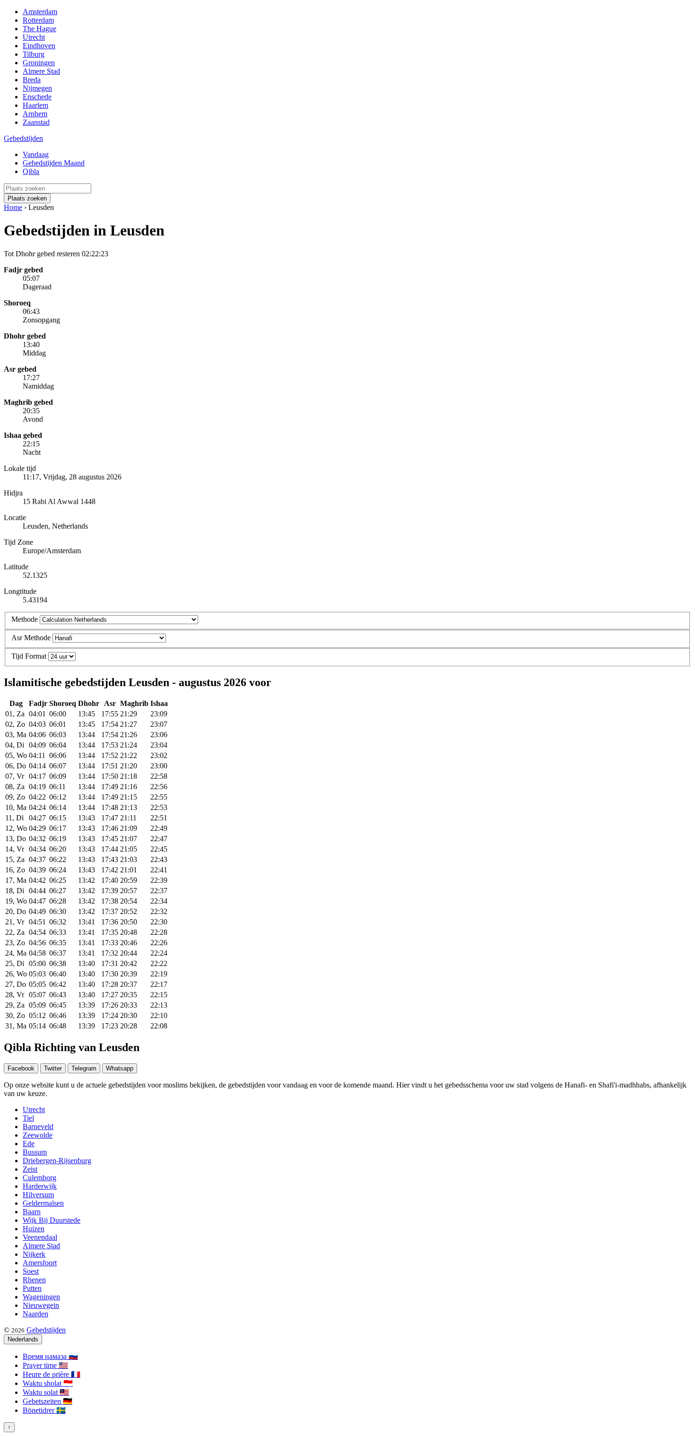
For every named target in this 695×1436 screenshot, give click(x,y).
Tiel (28, 1118)
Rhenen (34, 1280)
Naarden (35, 1314)
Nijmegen (37, 88)
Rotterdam (38, 20)
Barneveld (38, 1127)
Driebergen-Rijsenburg (57, 1161)
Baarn (32, 1212)
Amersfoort (40, 1263)
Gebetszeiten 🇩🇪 (47, 1401)
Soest (31, 1271)
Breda (32, 80)
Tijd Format (28, 656)
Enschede (37, 97)
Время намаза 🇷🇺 (50, 1356)
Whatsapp (119, 1068)
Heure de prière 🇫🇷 (51, 1374)
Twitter (53, 1068)
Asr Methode (31, 638)
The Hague (39, 29)
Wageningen (41, 1297)
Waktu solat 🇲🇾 (46, 1392)
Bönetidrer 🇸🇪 (44, 1410)
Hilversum (38, 1195)
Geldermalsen (43, 1203)
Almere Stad (41, 71)
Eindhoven (39, 46)
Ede (29, 1144)
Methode (24, 619)
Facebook (21, 1068)
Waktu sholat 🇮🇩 (48, 1383)
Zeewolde (37, 1135)
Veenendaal (40, 1237)
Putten (32, 1288)
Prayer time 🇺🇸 (45, 1365)
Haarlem (35, 105)
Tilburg (33, 54)
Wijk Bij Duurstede (51, 1220)
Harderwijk (40, 1186)
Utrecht (34, 37)
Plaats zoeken (27, 198)
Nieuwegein (41, 1305)
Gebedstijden (23, 138)
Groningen (39, 63)
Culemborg (39, 1178)
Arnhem (35, 114)
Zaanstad (36, 122)
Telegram (83, 1068)
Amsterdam (40, 12)
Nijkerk (34, 1254)
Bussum (35, 1152)
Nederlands (23, 1339)
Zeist (30, 1169)
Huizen (33, 1229)
